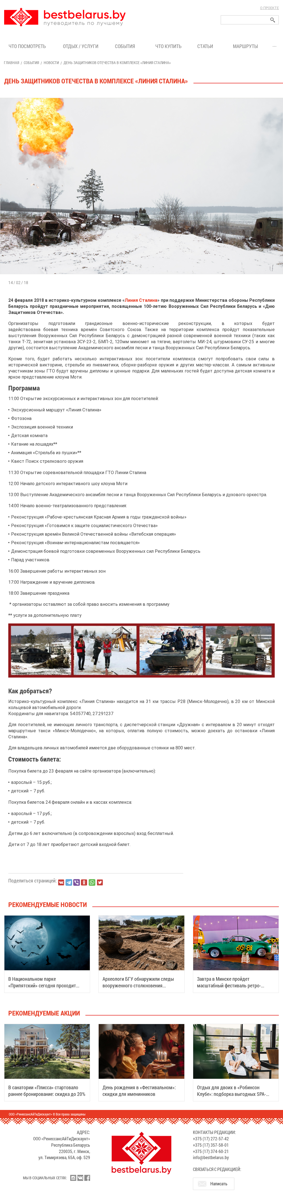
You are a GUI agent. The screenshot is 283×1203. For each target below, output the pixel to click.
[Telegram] (68, 882)
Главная (11, 62)
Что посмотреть (27, 46)
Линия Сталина (141, 300)
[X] (99, 882)
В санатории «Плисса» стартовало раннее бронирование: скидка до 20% (46, 1090)
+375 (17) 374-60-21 (211, 1151)
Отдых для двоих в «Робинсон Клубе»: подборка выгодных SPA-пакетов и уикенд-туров (231, 1094)
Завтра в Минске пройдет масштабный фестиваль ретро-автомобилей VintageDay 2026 (229, 985)
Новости (51, 62)
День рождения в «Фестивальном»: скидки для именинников (139, 1090)
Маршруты (245, 46)
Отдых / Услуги (80, 46)
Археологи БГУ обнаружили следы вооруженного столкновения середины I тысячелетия (138, 985)
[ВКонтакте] (61, 882)
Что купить (168, 46)
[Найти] (272, 20)
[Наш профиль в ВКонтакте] (80, 1178)
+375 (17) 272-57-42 (211, 1138)
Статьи (206, 46)
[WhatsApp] (92, 882)
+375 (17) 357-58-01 (211, 1145)
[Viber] (76, 882)
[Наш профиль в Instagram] (73, 1178)
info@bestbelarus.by (211, 1157)
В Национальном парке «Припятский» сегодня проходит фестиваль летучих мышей (42, 985)
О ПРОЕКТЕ (269, 8)
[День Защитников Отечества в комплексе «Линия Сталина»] (141, 98)
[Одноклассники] (84, 882)
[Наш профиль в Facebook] (87, 1178)
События (126, 46)
